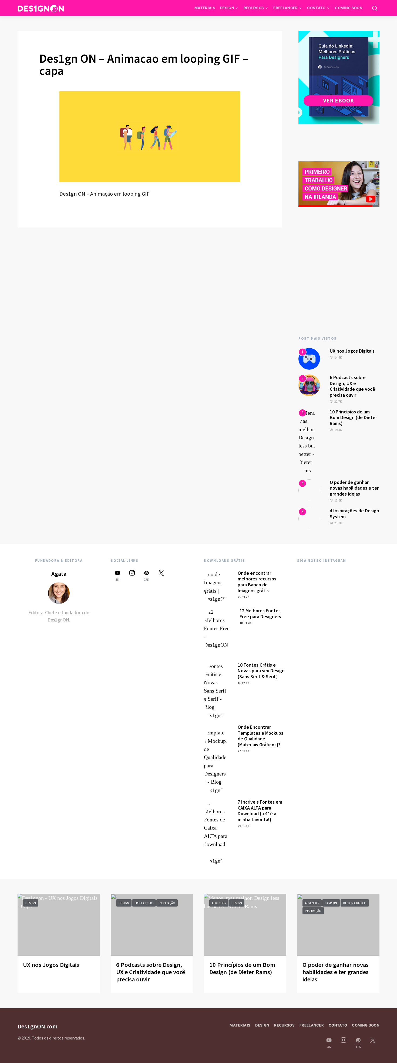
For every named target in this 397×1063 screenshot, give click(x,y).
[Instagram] (132, 575)
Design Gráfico (354, 903)
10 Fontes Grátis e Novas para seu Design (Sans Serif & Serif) (261, 671)
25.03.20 (243, 597)
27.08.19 (243, 751)
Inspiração (167, 903)
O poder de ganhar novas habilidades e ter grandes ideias (354, 488)
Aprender (219, 903)
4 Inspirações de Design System (354, 513)
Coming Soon (348, 8)
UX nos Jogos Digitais (352, 351)
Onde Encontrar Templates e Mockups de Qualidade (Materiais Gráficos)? (260, 736)
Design (227, 8)
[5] (309, 518)
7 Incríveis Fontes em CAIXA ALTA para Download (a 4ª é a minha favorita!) (260, 811)
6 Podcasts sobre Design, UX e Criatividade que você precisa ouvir (352, 386)
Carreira (331, 903)
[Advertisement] (338, 282)
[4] (309, 489)
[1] (309, 358)
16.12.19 (243, 683)
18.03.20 (245, 623)
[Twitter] (161, 575)
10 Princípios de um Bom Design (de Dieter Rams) (353, 417)
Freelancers (143, 903)
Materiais (204, 8)
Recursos (254, 8)
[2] (309, 384)
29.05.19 (243, 826)
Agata (58, 573)
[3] (309, 440)
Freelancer (285, 8)
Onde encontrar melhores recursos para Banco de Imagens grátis (257, 582)
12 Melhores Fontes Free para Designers (260, 613)
